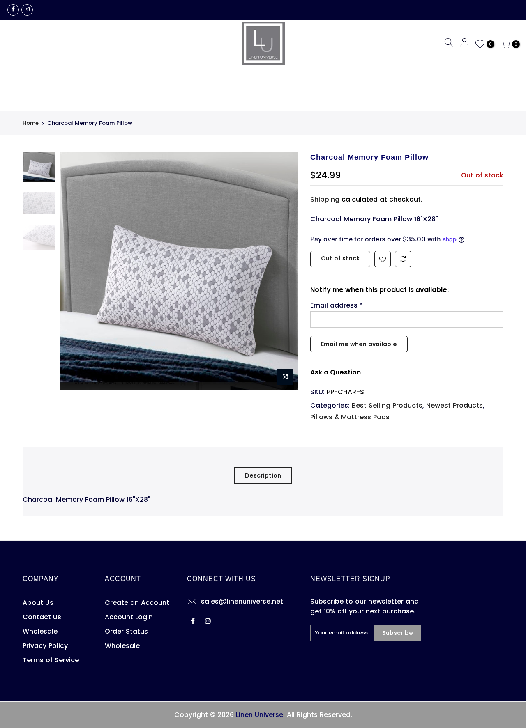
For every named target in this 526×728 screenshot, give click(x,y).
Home (31, 123)
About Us (38, 602)
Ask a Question (335, 372)
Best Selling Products (387, 405)
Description (263, 475)
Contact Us (42, 617)
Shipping (324, 199)
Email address (336, 305)
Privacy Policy (45, 645)
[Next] (283, 270)
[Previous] (74, 270)
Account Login (129, 617)
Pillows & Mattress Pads (350, 417)
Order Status (126, 631)
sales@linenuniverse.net (242, 601)
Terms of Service (51, 660)
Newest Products (454, 405)
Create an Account (137, 602)
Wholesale (40, 631)
